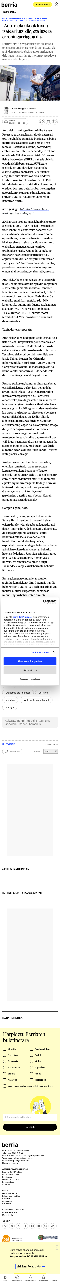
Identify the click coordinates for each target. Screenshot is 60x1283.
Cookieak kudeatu (40, 652)
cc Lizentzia (7, 1201)
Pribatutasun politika (11, 1196)
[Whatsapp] (5, 1226)
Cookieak (6, 1198)
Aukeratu (28, 670)
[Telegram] (11, 1226)
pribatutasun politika (30, 1086)
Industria (10, 700)
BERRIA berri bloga (10, 1174)
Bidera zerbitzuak (9, 1212)
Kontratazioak (8, 1182)
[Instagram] (32, 1226)
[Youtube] (39, 1226)
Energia (10, 707)
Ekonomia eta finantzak (18, 692)
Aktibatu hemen (28, 723)
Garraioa (43, 692)
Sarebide (6, 1184)
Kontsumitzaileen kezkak (36, 700)
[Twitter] (18, 1226)
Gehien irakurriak (15, 869)
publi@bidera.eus (21, 1160)
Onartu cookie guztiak (30, 661)
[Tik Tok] (52, 1226)
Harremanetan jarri (10, 1163)
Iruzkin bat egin (14, 751)
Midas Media (7, 1215)
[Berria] (10, 1145)
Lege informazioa (9, 1193)
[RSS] (45, 1226)
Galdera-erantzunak (10, 1179)
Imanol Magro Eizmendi (24, 108)
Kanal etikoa (7, 1203)
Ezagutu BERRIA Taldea (12, 1172)
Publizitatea (7, 1177)
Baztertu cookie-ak (30, 679)
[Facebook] (25, 1226)
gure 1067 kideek (22, 616)
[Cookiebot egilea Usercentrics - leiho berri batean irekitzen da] (43, 602)
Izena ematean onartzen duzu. (30, 1086)
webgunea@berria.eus (22, 1158)
